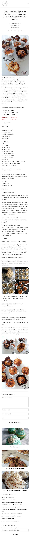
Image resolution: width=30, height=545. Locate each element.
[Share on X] (11, 30)
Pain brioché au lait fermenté (10, 112)
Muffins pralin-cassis (8, 110)
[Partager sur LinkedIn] (21, 30)
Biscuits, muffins (15, 25)
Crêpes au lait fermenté (9, 114)
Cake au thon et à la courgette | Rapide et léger (11, 516)
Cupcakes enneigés (15, 447)
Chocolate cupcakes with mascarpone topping (15, 490)
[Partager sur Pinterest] (15, 30)
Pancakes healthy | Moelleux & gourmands (10, 521)
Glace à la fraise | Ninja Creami (8, 497)
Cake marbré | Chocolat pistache (8, 518)
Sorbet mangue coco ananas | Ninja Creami (11, 507)
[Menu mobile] (28, 3)
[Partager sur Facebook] (8, 30)
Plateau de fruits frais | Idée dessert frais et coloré (12, 504)
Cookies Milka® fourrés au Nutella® (15, 468)
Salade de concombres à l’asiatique (9, 499)
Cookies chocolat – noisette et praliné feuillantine (12, 513)
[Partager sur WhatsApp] (18, 30)
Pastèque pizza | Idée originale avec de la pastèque (12, 502)
